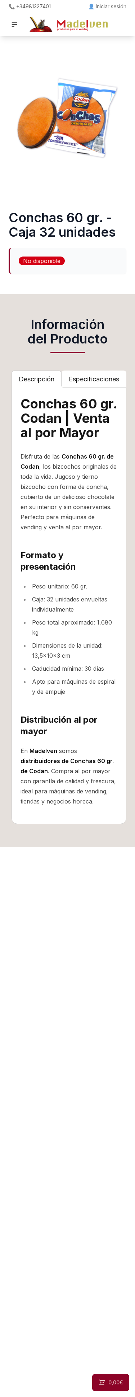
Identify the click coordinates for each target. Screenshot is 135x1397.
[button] (14, 24)
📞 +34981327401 (30, 6)
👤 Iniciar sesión (107, 6)
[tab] (37, 379)
